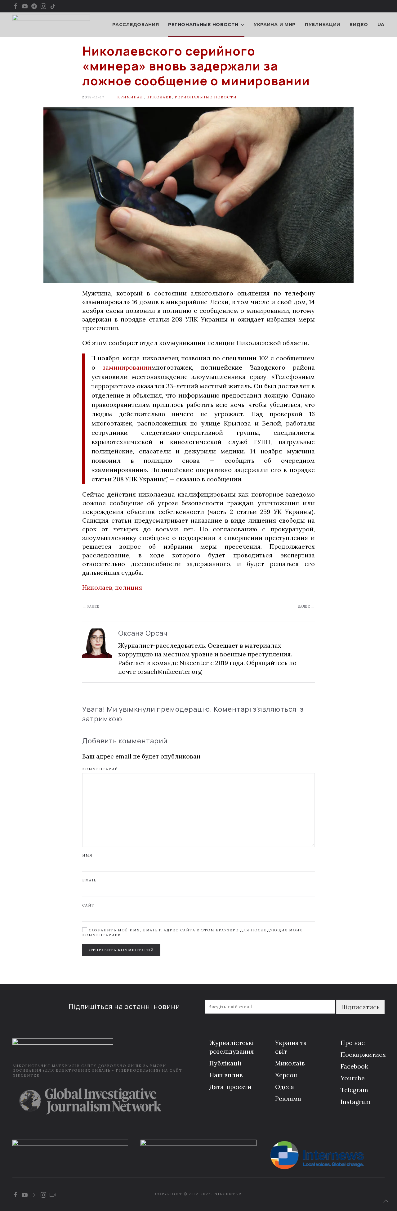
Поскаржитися (363, 1054)
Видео (359, 24)
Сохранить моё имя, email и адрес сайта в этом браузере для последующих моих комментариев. (192, 932)
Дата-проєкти (230, 1087)
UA (381, 24)
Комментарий (100, 769)
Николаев (159, 97)
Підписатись (360, 1007)
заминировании (127, 367)
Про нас (353, 1043)
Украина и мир (275, 24)
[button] (386, 1201)
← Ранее (91, 606)
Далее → (306, 606)
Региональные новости (206, 97)
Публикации (322, 24)
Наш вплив (226, 1075)
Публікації (225, 1063)
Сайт (88, 905)
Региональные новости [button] (203, 24)
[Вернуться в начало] (51, 24)
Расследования (135, 24)
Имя (87, 855)
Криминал (130, 97)
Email (89, 880)
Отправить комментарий (121, 950)
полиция (128, 587)
